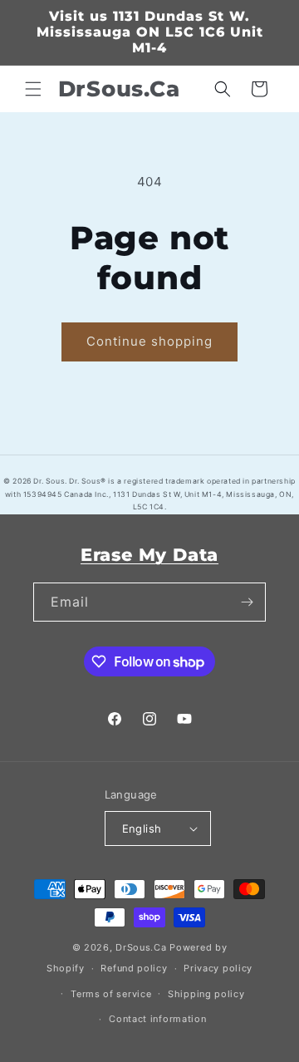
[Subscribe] (246, 602)
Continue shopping (149, 341)
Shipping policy (206, 994)
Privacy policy (218, 968)
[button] (33, 89)
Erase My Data (149, 554)
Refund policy (133, 968)
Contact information (157, 1019)
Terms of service (111, 994)
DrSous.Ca (140, 947)
